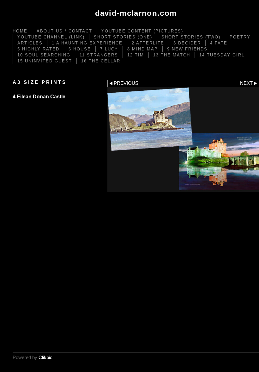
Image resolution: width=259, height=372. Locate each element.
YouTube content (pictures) (142, 31)
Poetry (240, 37)
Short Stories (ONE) (123, 37)
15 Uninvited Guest (44, 61)
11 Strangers (99, 55)
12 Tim (135, 55)
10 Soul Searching (43, 55)
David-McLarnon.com (136, 13)
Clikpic (45, 357)
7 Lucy (109, 49)
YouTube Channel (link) (51, 37)
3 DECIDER (187, 43)
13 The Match (171, 55)
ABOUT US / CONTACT (64, 31)
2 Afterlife (148, 43)
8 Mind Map (142, 49)
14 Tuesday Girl (221, 55)
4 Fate (218, 43)
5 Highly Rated (38, 49)
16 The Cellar (100, 61)
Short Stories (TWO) (190, 37)
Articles (30, 43)
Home (20, 31)
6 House (80, 49)
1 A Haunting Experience (87, 43)
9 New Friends (187, 49)
